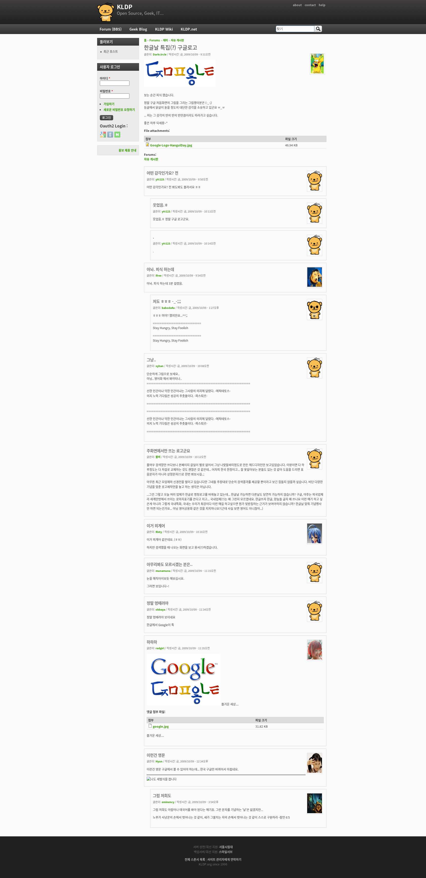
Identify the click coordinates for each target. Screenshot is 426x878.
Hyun (159, 761)
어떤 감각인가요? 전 (162, 173)
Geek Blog (138, 29)
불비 (158, 457)
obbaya (160, 609)
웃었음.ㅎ (160, 205)
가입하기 (109, 104)
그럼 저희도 (162, 795)
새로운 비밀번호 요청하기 (119, 109)
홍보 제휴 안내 (127, 150)
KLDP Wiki (164, 29)
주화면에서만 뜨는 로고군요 (168, 450)
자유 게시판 (177, 40)
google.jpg (161, 726)
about (297, 5)
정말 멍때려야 (157, 603)
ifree (158, 275)
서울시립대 (226, 847)
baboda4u (168, 308)
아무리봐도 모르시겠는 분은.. (170, 564)
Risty (159, 532)
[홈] (105, 12)
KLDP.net (189, 29)
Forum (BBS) (111, 29)
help (322, 5)
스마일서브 (225, 852)
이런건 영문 (156, 755)
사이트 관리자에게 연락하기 (224, 859)
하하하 (152, 642)
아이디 (105, 78)
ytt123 (160, 179)
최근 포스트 (111, 51)
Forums (154, 40)
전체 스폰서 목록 (195, 859)
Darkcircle (159, 54)
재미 (165, 40)
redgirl (160, 648)
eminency (168, 802)
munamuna (163, 571)
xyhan (159, 366)
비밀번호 (106, 91)
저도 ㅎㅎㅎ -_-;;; (167, 301)
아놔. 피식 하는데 (160, 269)
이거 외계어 (156, 525)
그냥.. (151, 359)
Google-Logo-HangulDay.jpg (171, 145)
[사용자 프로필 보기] (317, 72)
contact (310, 5)
